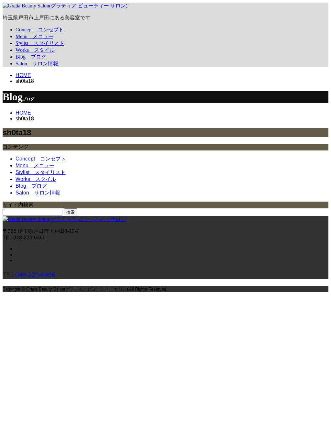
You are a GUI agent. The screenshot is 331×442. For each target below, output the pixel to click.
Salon (37, 63)
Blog (31, 57)
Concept (40, 29)
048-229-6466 (35, 275)
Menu (34, 36)
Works (35, 50)
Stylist (40, 43)
